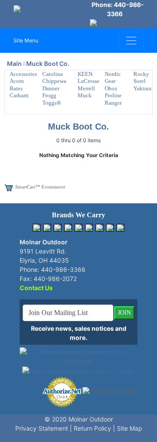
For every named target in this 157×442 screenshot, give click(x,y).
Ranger (113, 102)
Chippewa (54, 81)
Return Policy (92, 428)
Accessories (23, 74)
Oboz (111, 88)
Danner (50, 88)
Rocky (141, 74)
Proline (113, 95)
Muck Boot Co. (47, 63)
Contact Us (36, 287)
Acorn (17, 81)
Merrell (86, 88)
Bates (16, 88)
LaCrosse (88, 81)
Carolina (52, 74)
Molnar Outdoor (90, 419)
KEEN (85, 74)
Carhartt (19, 95)
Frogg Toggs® (51, 99)
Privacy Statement (41, 428)
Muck (85, 95)
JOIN (124, 312)
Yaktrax (142, 88)
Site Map (129, 428)
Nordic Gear (113, 78)
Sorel (139, 81)
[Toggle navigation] (131, 40)
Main (14, 63)
